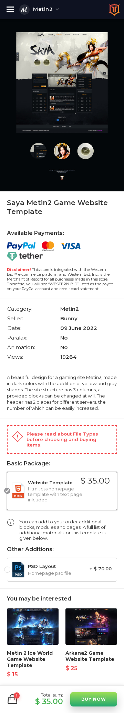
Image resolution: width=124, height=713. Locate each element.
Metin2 (43, 9)
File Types (85, 434)
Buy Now (93, 699)
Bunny (69, 318)
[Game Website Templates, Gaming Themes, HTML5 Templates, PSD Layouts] (114, 9)
